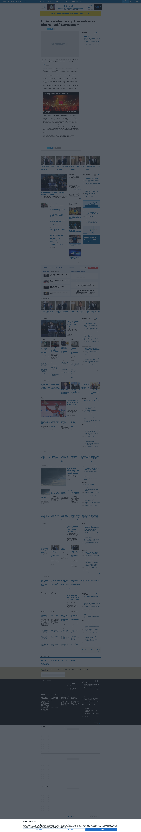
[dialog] (70, 825)
